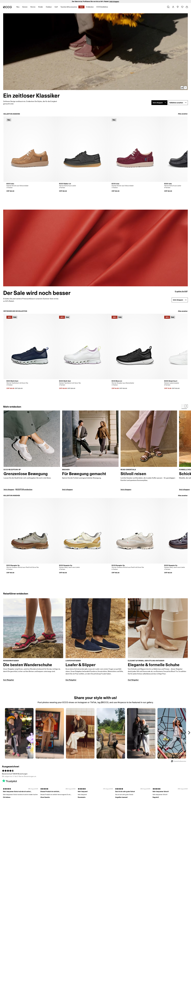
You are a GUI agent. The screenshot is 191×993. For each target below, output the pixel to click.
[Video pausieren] (185, 87)
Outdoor (49, 7)
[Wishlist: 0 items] (182, 7)
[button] (95, 51)
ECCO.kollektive (102, 7)
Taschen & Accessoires (68, 7)
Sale (81, 7)
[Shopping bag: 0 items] (187, 7)
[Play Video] (95, 51)
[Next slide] (186, 406)
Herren (32, 7)
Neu (17, 7)
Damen (24, 7)
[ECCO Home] (7, 7)
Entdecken (90, 7)
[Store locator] (177, 7)
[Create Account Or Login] (173, 7)
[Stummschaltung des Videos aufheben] (182, 87)
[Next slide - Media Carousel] (189, 733)
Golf (56, 7)
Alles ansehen (183, 114)
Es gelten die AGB (181, 291)
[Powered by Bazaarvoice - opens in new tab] (178, 761)
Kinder (40, 7)
